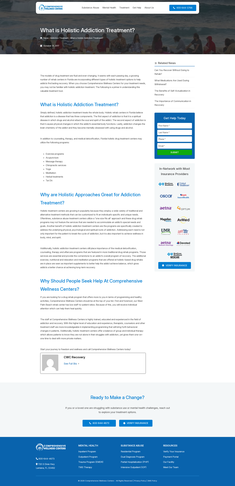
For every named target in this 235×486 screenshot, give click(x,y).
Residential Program (130, 451)
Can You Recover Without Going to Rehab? (171, 72)
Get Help (137, 7)
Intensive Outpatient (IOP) (133, 467)
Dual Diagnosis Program (132, 456)
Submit (175, 152)
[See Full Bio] (78, 364)
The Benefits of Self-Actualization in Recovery (172, 92)
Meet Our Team (170, 467)
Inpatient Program (87, 451)
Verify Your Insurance (173, 451)
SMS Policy (152, 481)
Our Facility (168, 462)
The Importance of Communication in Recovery (172, 103)
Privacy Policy (140, 481)
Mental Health (109, 7)
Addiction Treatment (59, 38)
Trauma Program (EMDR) (90, 462)
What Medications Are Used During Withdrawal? (171, 82)
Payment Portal (170, 456)
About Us (149, 7)
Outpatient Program (88, 456)
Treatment (124, 7)
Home (46, 38)
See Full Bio (70, 363)
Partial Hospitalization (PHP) (135, 462)
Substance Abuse (90, 7)
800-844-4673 (47, 458)
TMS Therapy (85, 467)
